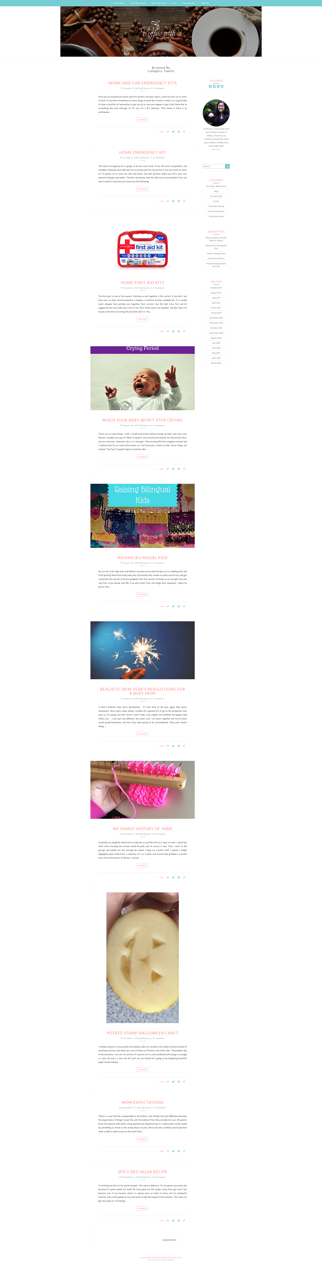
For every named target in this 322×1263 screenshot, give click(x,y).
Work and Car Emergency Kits (142, 83)
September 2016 (216, 333)
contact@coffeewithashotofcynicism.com (161, 1257)
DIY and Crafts (119, 3)
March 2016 (216, 363)
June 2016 (216, 348)
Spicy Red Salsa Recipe (142, 1171)
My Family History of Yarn (142, 828)
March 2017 (216, 307)
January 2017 (216, 312)
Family (216, 201)
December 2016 (216, 318)
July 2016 (216, 343)
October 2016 (216, 328)
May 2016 (216, 353)
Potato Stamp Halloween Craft (143, 1033)
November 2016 (216, 323)
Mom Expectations (143, 1102)
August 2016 (216, 338)
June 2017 (216, 297)
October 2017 (216, 287)
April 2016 (216, 358)
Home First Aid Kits (142, 282)
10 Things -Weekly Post (216, 186)
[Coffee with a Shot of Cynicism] (161, 31)
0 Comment (159, 88)
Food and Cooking (138, 3)
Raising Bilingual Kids (143, 557)
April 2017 (216, 303)
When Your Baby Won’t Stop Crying (142, 420)
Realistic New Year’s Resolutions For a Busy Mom (142, 691)
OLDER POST (168, 1240)
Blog (174, 3)
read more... (216, 149)
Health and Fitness (159, 3)
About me (205, 3)
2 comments (159, 158)
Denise (146, 88)
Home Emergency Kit (142, 152)
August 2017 (216, 292)
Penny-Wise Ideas (188, 3)
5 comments (159, 425)
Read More (143, 119)
